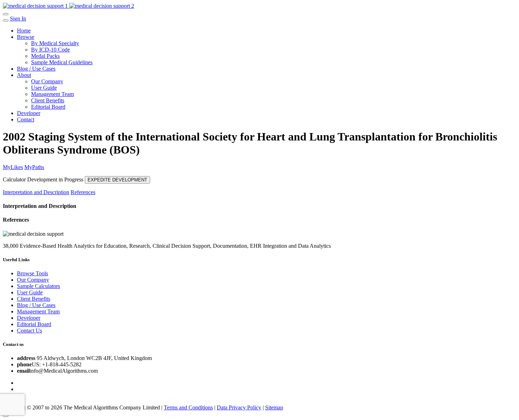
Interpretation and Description (36, 192)
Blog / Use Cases (36, 69)
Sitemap (274, 407)
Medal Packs (45, 56)
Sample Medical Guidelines (62, 62)
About (24, 75)
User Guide (44, 88)
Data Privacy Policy (239, 407)
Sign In (18, 19)
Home (24, 31)
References (83, 192)
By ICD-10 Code (50, 50)
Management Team (52, 94)
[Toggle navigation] (5, 14)
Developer (28, 113)
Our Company (47, 81)
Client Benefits (47, 100)
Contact (25, 119)
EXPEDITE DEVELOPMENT (117, 179)
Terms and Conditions (188, 407)
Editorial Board (48, 107)
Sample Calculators (38, 286)
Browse (25, 37)
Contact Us (29, 331)
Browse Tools (32, 273)
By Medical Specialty (55, 43)
